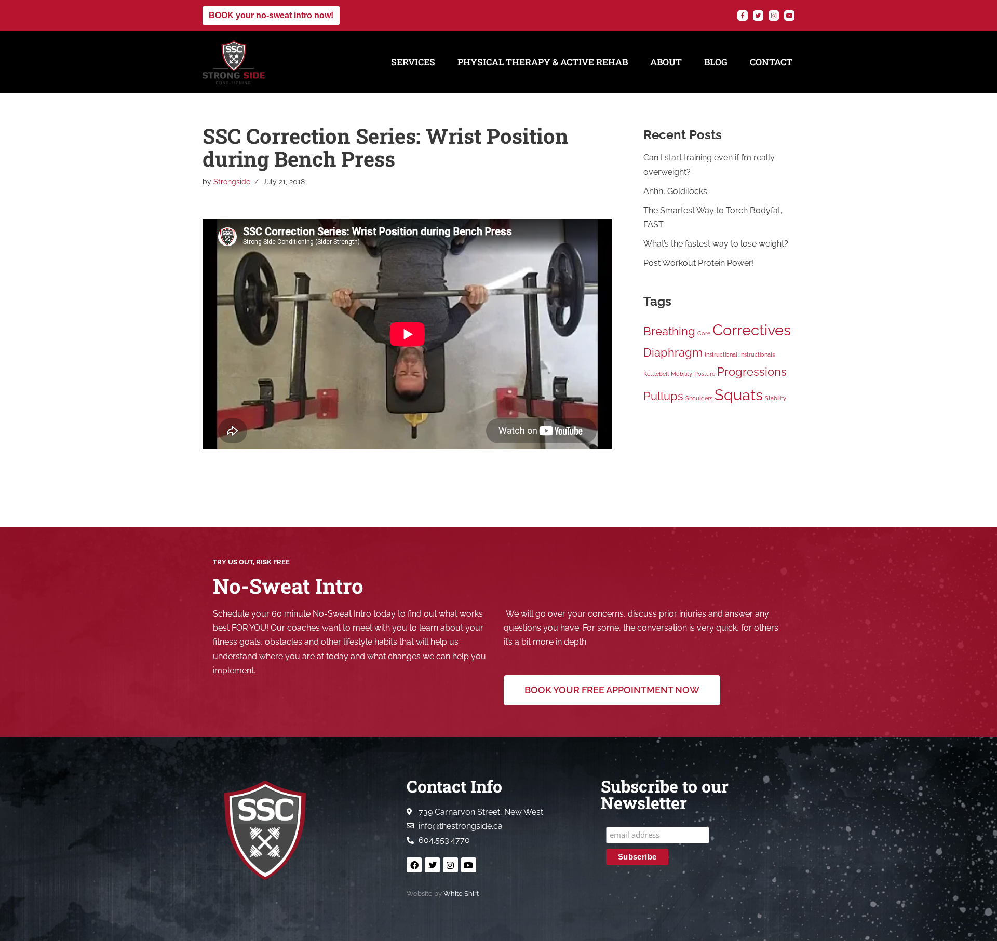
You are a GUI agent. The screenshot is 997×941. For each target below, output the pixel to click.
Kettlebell (656, 374)
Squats (739, 395)
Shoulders (698, 398)
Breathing (669, 331)
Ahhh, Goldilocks (675, 191)
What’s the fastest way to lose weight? (715, 244)
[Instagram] (774, 15)
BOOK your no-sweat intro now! (271, 15)
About (666, 62)
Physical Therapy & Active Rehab (542, 62)
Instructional (721, 354)
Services (413, 62)
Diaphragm (673, 352)
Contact (771, 62)
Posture (704, 374)
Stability (775, 398)
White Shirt (461, 893)
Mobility (681, 374)
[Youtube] (468, 864)
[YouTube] (789, 15)
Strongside (231, 181)
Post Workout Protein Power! (698, 263)
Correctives (751, 330)
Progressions (752, 371)
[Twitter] (758, 15)
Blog (715, 62)
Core (703, 333)
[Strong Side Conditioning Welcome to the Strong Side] (234, 62)
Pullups (663, 396)
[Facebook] (742, 15)
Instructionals (757, 354)
